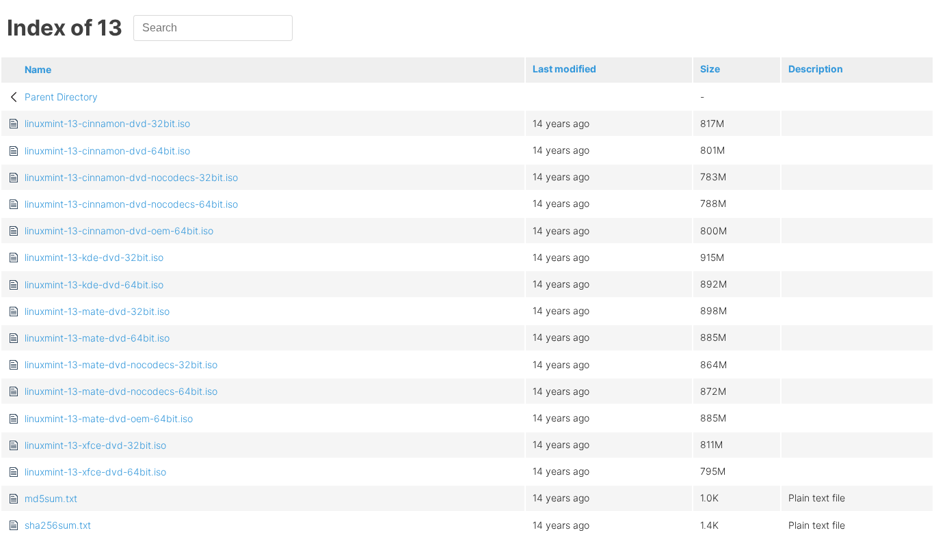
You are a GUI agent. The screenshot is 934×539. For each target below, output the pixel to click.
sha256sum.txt (58, 525)
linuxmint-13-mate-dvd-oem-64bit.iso (109, 418)
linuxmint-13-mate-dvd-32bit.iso (97, 311)
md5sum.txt (51, 498)
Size (710, 68)
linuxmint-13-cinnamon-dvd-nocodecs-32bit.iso (131, 177)
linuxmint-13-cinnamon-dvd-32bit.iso (107, 123)
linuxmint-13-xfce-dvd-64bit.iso (95, 472)
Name (38, 69)
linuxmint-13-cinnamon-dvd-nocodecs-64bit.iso (131, 204)
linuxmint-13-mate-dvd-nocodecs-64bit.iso (121, 391)
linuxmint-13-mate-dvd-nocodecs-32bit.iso (121, 364)
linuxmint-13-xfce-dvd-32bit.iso (95, 445)
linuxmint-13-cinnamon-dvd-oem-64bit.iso (119, 230)
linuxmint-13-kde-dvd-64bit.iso (94, 284)
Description (815, 68)
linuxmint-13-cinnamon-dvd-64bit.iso (107, 150)
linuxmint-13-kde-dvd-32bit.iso (94, 257)
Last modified (564, 68)
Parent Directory (61, 96)
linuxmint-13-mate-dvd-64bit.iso (97, 338)
